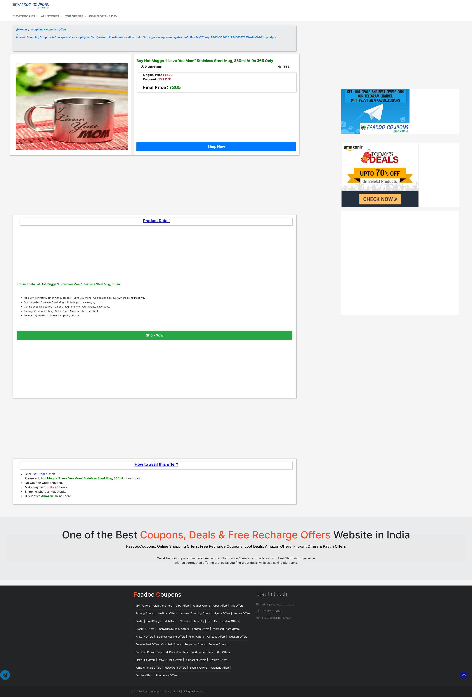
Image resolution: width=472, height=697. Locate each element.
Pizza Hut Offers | (146, 659)
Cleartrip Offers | (163, 605)
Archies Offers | (145, 675)
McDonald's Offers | (178, 652)
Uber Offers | (221, 605)
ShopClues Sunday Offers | (174, 628)
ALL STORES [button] (50, 16)
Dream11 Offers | (146, 628)
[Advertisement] (214, 114)
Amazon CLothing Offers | (196, 613)
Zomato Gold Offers (147, 644)
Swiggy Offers (218, 659)
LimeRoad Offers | (167, 613)
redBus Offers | (202, 605)
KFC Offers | (223, 652)
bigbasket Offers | (197, 659)
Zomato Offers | (218, 644)
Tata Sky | (200, 621)
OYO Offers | (183, 605)
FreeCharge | (155, 621)
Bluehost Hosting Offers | (172, 636)
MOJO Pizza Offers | (171, 659)
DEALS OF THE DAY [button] (103, 16)
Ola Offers (237, 605)
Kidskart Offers (238, 636)
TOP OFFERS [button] (74, 16)
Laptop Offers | (201, 628)
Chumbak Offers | (172, 644)
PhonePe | (185, 621)
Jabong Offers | (145, 613)
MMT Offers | (144, 605)
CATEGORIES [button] (25, 16)
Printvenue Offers (166, 675)
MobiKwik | (171, 621)
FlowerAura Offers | (176, 667)
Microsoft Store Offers (226, 628)
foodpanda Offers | (203, 652)
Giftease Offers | (217, 636)
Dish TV (212, 621)
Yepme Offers (242, 613)
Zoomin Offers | (199, 667)
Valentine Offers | (220, 667)
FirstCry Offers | (145, 636)
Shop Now (216, 146)
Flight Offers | (197, 636)
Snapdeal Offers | (229, 621)
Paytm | (140, 621)
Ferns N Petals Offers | (149, 667)
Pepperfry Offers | (196, 644)
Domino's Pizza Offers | (150, 652)
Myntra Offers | (223, 613)
